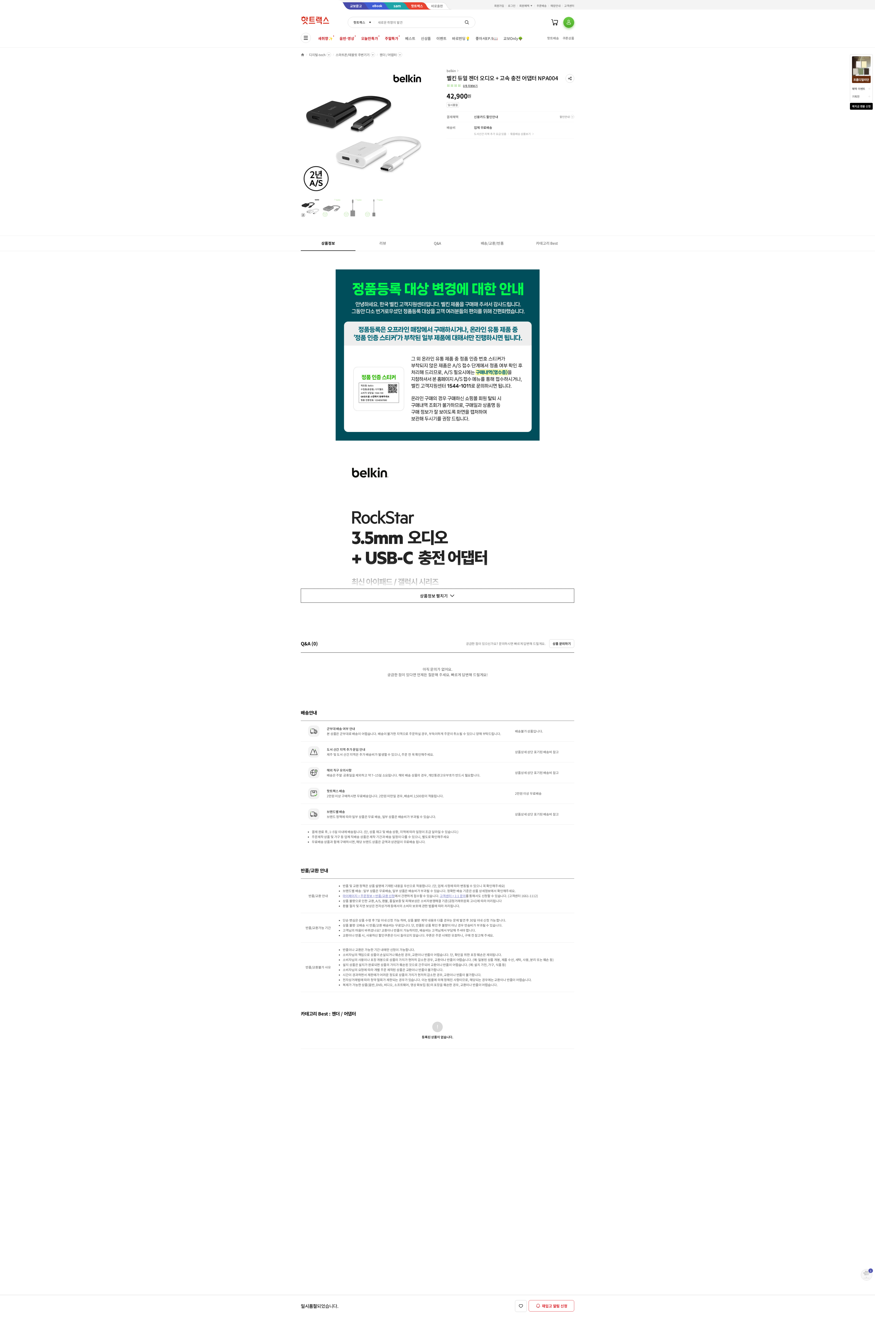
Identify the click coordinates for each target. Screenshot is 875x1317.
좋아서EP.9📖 (487, 38)
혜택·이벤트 (858, 89)
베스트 (410, 38)
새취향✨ (325, 38)
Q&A (437, 243)
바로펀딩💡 (461, 38)
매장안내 (556, 6)
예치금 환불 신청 (861, 106)
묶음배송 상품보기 (520, 134)
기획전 (856, 96)
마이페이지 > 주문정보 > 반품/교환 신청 (369, 896)
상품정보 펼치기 (434, 596)
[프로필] (568, 22)
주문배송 (542, 6)
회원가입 (499, 6)
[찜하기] (521, 1306)
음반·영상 (347, 38)
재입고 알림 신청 (554, 1306)
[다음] (427, 133)
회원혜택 (524, 6)
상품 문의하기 (562, 643)
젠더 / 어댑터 (388, 54)
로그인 (511, 6)
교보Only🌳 (513, 38)
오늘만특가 (369, 38)
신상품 (426, 38)
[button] (570, 78)
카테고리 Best (547, 243)
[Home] (302, 55)
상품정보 (328, 243)
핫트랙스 (359, 22)
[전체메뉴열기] (306, 38)
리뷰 (382, 243)
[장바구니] (555, 22)
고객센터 (569, 6)
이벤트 (441, 38)
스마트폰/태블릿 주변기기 (353, 54)
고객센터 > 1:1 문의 (453, 896)
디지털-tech (317, 54)
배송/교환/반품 (492, 243)
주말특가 (391, 38)
